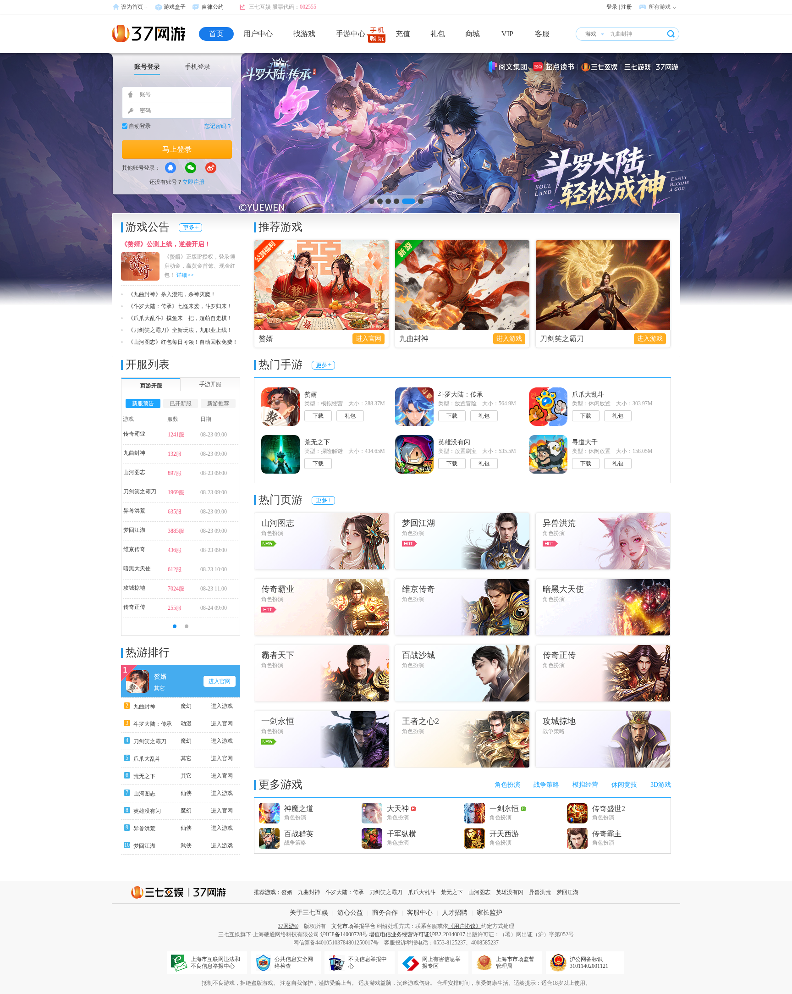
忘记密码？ (218, 126)
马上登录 (177, 149)
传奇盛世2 (608, 808)
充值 (403, 34)
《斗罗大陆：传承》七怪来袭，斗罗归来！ (180, 306)
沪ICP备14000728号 (344, 934)
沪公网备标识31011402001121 (589, 962)
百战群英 (299, 834)
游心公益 (350, 912)
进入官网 (368, 338)
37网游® (288, 926)
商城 (472, 34)
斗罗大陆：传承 (152, 724)
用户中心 (258, 34)
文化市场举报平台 (353, 926)
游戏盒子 (175, 7)
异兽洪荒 (134, 511)
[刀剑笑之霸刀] (603, 285)
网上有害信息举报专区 (441, 962)
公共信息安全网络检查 (294, 962)
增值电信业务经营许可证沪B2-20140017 (417, 934)
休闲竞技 (624, 784)
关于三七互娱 (309, 912)
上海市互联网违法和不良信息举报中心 (215, 962)
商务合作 (385, 912)
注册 (626, 7)
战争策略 (546, 784)
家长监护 (489, 912)
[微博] (210, 167)
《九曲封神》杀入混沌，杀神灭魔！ (172, 294)
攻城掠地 (134, 588)
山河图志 (134, 472)
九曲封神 (414, 338)
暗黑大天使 (137, 568)
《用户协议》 (464, 926)
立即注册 (193, 182)
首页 (216, 34)
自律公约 (213, 7)
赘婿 (265, 338)
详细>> (185, 275)
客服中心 (420, 912)
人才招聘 (455, 912)
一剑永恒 (504, 808)
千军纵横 (401, 834)
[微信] (190, 167)
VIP (507, 34)
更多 (190, 227)
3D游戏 (660, 784)
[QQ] (170, 167)
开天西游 (504, 834)
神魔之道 (299, 808)
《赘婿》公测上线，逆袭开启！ (166, 244)
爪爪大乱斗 (147, 759)
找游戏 (304, 34)
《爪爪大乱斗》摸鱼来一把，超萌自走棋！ (180, 318)
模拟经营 (585, 784)
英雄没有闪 (147, 811)
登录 (611, 7)
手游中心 (350, 34)
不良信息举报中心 (367, 962)
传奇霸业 (134, 434)
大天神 (398, 808)
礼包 (437, 34)
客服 (542, 34)
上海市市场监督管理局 (515, 962)
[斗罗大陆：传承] (396, 179)
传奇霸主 (607, 834)
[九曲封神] (462, 285)
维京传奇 (134, 549)
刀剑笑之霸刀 (562, 338)
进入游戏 (509, 338)
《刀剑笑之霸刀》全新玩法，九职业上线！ (180, 330)
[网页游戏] (148, 33)
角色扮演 (507, 784)
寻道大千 (585, 442)
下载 (318, 416)
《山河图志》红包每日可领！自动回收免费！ (183, 342)
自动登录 (140, 126)
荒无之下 (144, 776)
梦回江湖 (134, 530)
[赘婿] (321, 285)
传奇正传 (134, 607)
